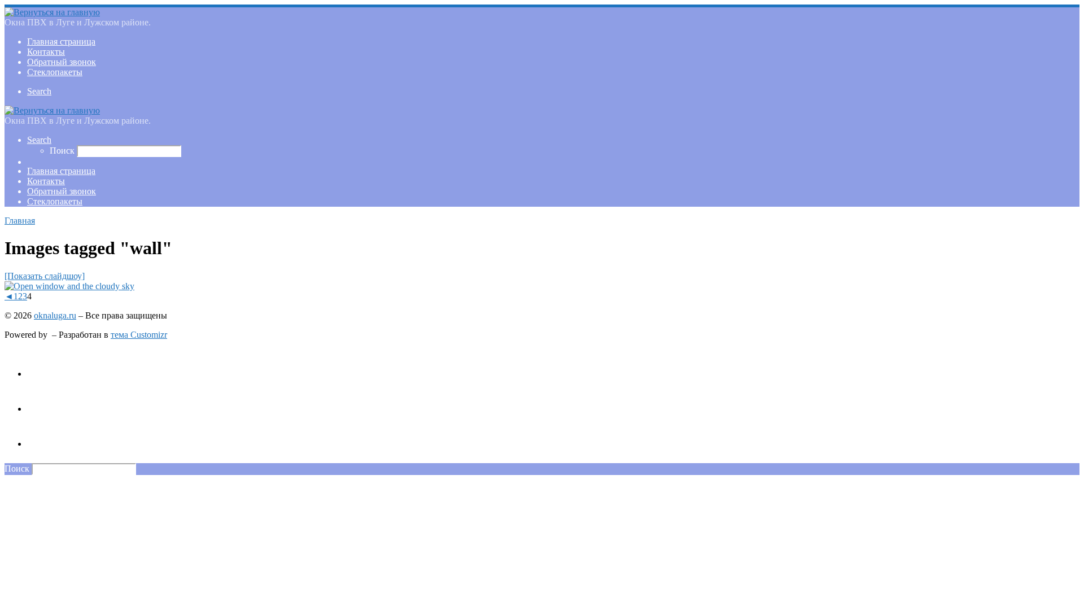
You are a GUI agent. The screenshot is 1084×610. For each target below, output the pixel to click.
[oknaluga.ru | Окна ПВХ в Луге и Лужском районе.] (52, 12)
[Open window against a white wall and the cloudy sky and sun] (69, 286)
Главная (20, 220)
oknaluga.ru (55, 315)
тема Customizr (139, 334)
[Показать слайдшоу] (45, 276)
